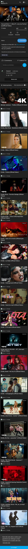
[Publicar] (24, 65)
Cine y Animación (20, 44)
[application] (14, 14)
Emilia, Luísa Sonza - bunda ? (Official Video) (14, 416)
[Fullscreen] (26, 20)
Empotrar (17, 34)
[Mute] (23, 20)
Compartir (10, 34)
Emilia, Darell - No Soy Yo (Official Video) (13, 371)
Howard (8, 71)
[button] (24, 2)
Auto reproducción (18, 85)
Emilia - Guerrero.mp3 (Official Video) (12, 305)
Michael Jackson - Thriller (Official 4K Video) (14, 105)
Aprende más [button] (6, 542)
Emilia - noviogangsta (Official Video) (12, 393)
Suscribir (23, 40)
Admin (3, 40)
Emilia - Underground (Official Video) (11, 283)
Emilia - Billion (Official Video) (9, 150)
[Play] (2, 20)
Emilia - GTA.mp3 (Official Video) (10, 327)
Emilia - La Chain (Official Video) (10, 261)
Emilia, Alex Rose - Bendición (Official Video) (14, 128)
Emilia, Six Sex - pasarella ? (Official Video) (13, 438)
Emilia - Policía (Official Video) (10, 172)
